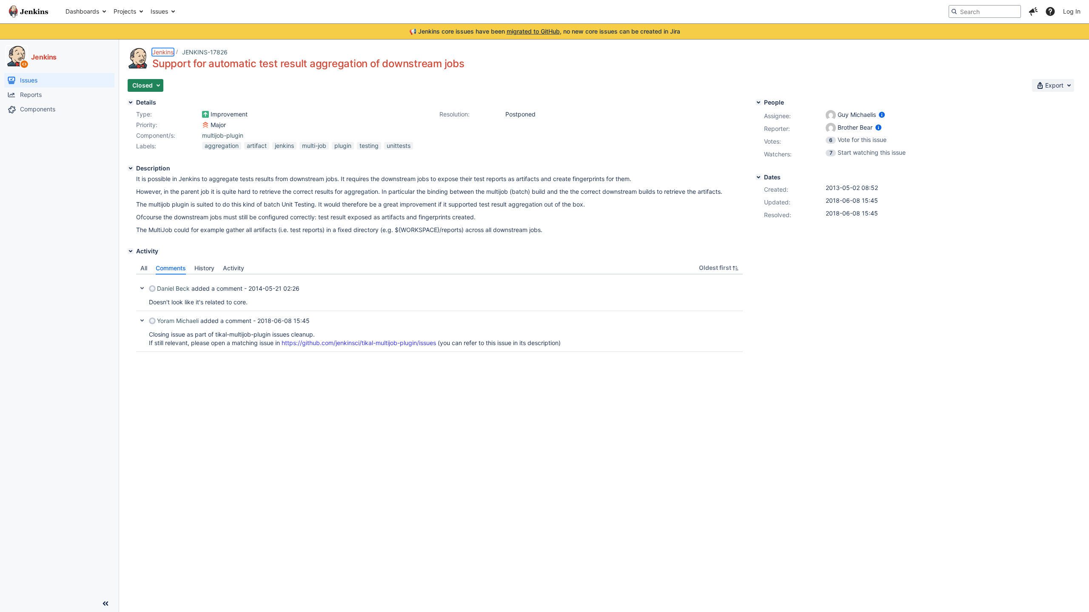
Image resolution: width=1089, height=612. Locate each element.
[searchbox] (985, 11)
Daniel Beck (173, 288)
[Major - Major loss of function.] (205, 125)
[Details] (131, 102)
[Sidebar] (105, 603)
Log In (1071, 11)
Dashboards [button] (82, 11)
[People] (758, 102)
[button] (1033, 11)
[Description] (131, 168)
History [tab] (204, 268)
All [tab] (143, 268)
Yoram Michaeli (178, 320)
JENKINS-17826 (205, 52)
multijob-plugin (222, 135)
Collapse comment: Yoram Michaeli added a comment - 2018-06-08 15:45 (142, 320)
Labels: (146, 146)
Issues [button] (159, 11)
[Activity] (131, 251)
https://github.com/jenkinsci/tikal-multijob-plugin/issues (359, 342)
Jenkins (163, 52)
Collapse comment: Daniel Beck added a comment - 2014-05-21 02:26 (142, 288)
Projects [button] (125, 11)
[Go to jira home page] (28, 11)
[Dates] (758, 177)
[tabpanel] (439, 313)
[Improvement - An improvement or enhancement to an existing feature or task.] (205, 114)
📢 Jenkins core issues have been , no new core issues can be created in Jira (544, 31)
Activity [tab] (233, 268)
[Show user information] (881, 114)
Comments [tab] (171, 268)
